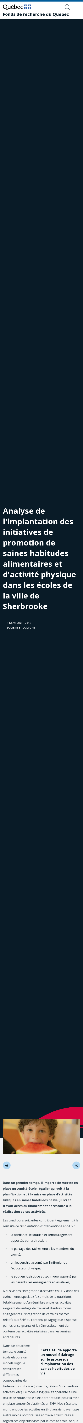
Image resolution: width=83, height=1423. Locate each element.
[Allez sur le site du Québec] (17, 7)
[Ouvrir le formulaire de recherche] (67, 7)
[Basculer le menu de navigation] (77, 7)
